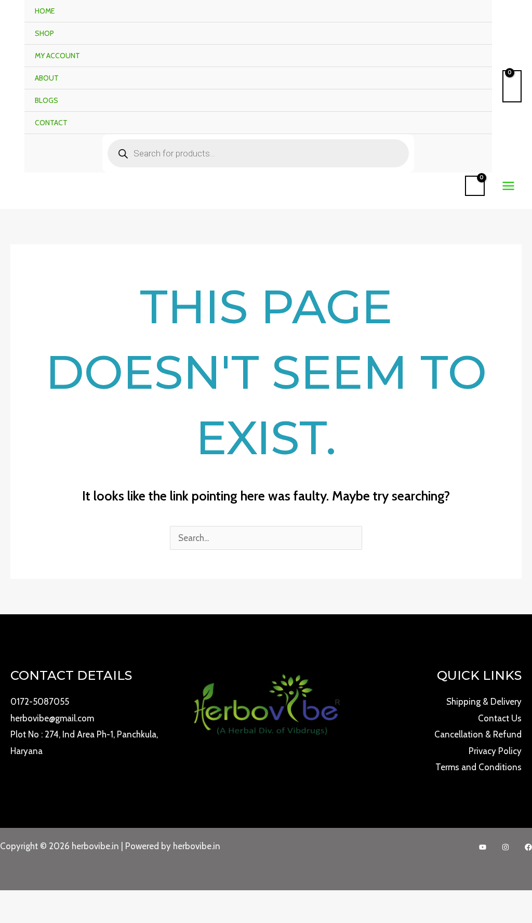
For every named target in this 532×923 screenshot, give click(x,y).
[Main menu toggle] (508, 186)
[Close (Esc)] (42, 901)
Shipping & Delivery (484, 701)
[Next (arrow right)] (17, 918)
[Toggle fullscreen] (17, 901)
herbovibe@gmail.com (52, 718)
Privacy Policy (495, 751)
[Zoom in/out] (5, 901)
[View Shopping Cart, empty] (512, 86)
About (47, 78)
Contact (51, 122)
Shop (44, 33)
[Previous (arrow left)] (5, 918)
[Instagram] (505, 847)
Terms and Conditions (478, 767)
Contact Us (500, 718)
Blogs (46, 100)
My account (57, 55)
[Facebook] (528, 847)
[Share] (30, 901)
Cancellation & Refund (478, 734)
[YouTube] (482, 847)
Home (45, 11)
